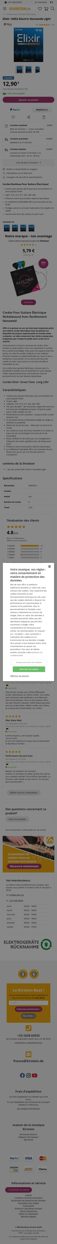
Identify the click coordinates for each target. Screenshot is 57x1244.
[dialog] (28, 622)
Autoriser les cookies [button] (28, 669)
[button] (19, 676)
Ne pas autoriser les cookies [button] (29, 662)
